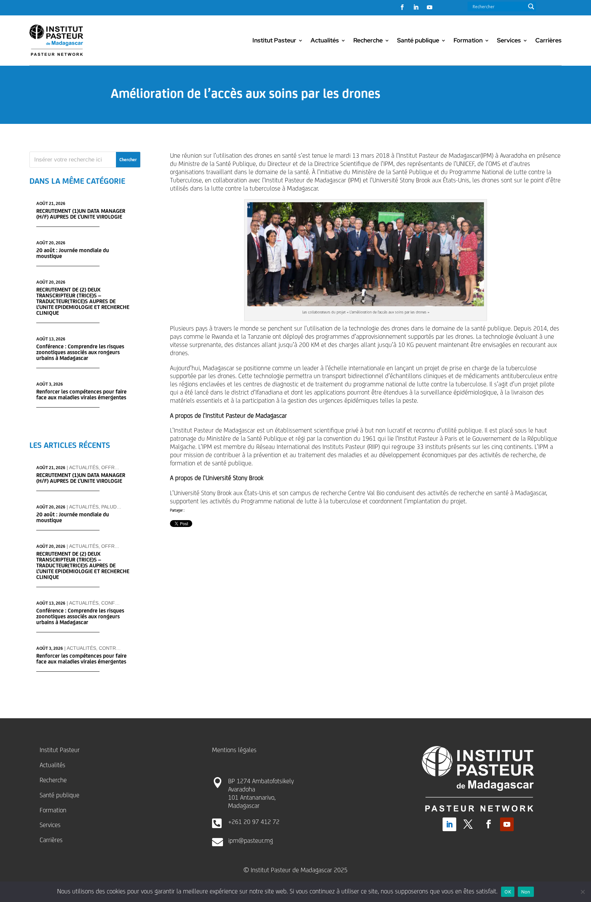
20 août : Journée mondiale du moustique (72, 253)
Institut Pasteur (274, 40)
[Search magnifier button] (531, 6)
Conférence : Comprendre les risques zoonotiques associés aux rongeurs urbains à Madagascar (80, 352)
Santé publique (418, 40)
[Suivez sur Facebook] (402, 7)
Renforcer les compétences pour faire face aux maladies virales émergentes (81, 394)
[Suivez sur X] (468, 824)
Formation (468, 40)
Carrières (548, 40)
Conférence (117, 603)
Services (509, 40)
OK (507, 891)
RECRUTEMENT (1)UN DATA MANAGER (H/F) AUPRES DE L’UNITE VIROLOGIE (80, 214)
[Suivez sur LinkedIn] (415, 7)
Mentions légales (234, 749)
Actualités (325, 40)
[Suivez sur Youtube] (429, 7)
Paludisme (114, 507)
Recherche (368, 40)
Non (525, 891)
